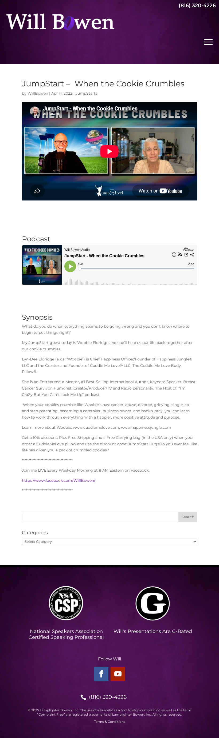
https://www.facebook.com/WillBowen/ (58, 480)
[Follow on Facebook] (101, 674)
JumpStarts (86, 93)
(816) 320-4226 (108, 697)
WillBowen (38, 93)
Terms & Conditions (109, 722)
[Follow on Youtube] (118, 674)
